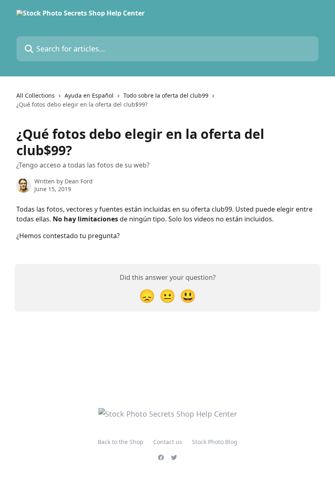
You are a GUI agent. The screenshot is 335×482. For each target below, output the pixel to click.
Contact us (167, 442)
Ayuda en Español (89, 95)
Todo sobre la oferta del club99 (165, 95)
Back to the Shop (120, 442)
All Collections (35, 95)
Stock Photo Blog (214, 442)
